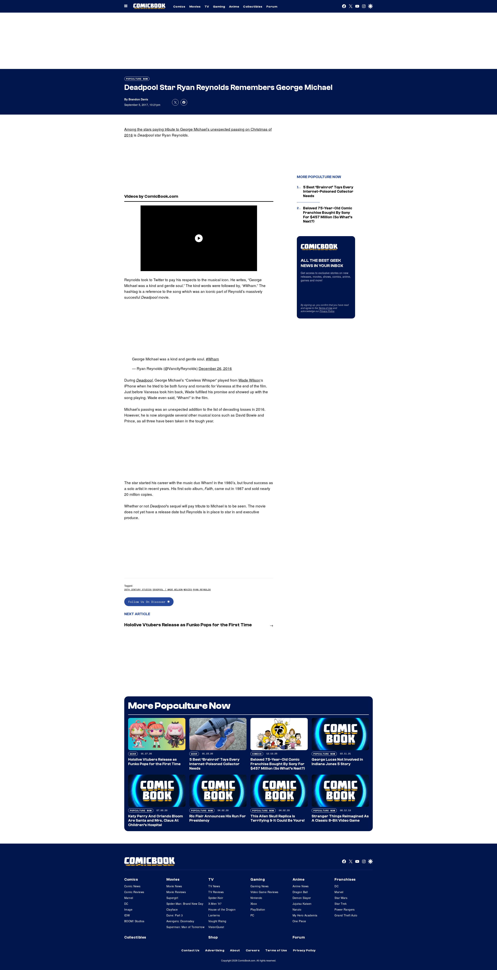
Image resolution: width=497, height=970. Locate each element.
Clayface (172, 909)
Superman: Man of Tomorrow (185, 927)
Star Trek (341, 904)
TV (207, 6)
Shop (213, 937)
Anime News (301, 886)
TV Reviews (216, 892)
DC (126, 904)
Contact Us (190, 950)
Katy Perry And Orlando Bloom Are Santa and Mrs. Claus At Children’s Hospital (155, 820)
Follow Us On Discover (147, 602)
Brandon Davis (138, 99)
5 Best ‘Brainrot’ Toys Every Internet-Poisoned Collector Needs (328, 191)
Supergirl (172, 898)
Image (128, 909)
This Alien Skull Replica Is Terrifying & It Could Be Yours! (277, 818)
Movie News (174, 886)
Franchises (345, 879)
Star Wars (341, 898)
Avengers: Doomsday (180, 921)
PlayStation (257, 909)
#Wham (212, 358)
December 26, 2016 (215, 368)
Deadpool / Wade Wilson (167, 589)
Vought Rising (217, 921)
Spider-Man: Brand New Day (184, 904)
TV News (214, 886)
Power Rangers (345, 909)
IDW (127, 915)
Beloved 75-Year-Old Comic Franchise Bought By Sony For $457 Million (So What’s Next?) (327, 215)
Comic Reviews (134, 892)
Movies (195, 6)
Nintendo (256, 898)
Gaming (219, 6)
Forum (271, 6)
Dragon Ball (300, 892)
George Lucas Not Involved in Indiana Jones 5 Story (337, 761)
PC (252, 915)
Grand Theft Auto (346, 915)
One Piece (299, 921)
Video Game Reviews (264, 892)
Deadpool (144, 380)
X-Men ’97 (215, 904)
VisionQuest (216, 927)
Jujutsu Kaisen (302, 904)
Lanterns (214, 915)
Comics (179, 6)
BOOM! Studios (134, 921)
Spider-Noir (215, 898)
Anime (234, 6)
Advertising (214, 950)
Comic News (132, 886)
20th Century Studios (137, 589)
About (235, 950)
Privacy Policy (327, 311)
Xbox (253, 904)
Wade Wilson (249, 380)
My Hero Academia (305, 915)
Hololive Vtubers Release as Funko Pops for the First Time (188, 624)
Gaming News (259, 886)
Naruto (297, 909)
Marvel (128, 898)
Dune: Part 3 (174, 915)
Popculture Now (137, 78)
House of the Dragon (221, 909)
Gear (133, 753)
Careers (253, 950)
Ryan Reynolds (202, 589)
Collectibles (252, 6)
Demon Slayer (302, 898)
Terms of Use (325, 308)
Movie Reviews (176, 892)
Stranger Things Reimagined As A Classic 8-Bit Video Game (340, 818)
